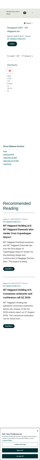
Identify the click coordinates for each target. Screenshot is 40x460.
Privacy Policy (7, 440)
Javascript (7, 164)
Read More (9, 269)
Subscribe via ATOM (10, 161)
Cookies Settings (20, 444)
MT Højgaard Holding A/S (16, 39)
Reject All (20, 450)
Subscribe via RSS (10, 158)
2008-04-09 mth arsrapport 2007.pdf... (10, 83)
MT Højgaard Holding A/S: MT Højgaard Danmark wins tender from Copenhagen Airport (18, 231)
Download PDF (8, 155)
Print (5, 151)
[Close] (37, 431)
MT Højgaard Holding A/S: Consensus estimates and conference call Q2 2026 (17, 293)
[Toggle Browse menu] (32, 12)
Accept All (20, 456)
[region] (20, 444)
